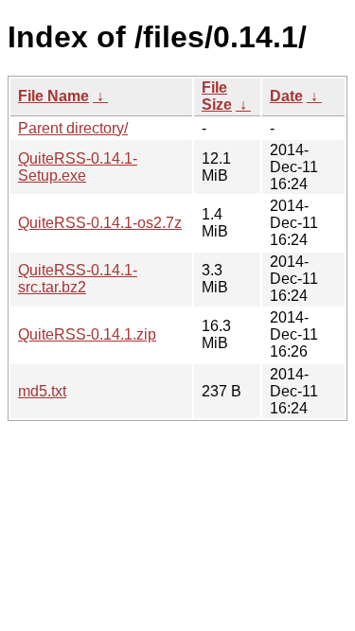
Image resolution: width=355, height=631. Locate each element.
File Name (53, 96)
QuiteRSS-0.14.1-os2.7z (100, 223)
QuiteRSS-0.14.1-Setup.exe (77, 167)
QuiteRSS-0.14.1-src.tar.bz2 (77, 278)
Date (286, 96)
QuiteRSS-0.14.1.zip (87, 334)
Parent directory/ (73, 128)
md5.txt (42, 391)
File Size (217, 96)
